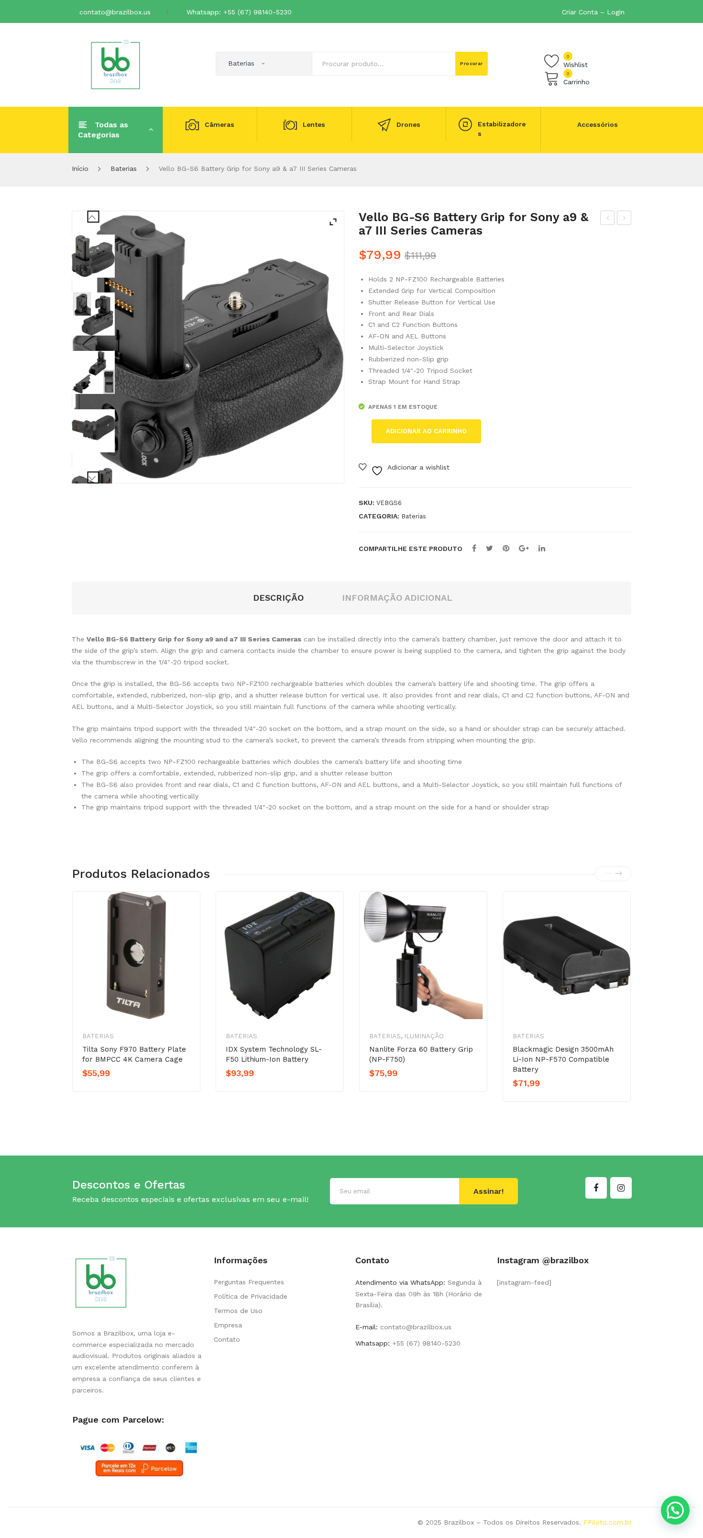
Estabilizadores (502, 129)
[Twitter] (489, 548)
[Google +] (524, 548)
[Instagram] (621, 1188)
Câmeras (219, 124)
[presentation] (608, 873)
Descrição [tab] (278, 598)
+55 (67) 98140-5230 (425, 1343)
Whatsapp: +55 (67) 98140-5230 (239, 12)
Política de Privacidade (250, 1296)
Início (80, 168)
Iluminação (424, 1036)
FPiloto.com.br (607, 1522)
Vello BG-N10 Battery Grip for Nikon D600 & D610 (608, 219)
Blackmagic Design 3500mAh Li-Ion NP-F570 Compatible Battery (563, 1059)
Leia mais (259, 1089)
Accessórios (597, 124)
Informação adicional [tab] (397, 598)
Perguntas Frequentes (249, 1282)
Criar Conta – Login (593, 12)
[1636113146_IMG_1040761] (93, 314)
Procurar (471, 63)
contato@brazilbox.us (115, 12)
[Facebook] (474, 548)
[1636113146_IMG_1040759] (93, 430)
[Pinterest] (506, 548)
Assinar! (488, 1191)
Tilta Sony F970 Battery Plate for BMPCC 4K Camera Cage (134, 1054)
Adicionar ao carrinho (426, 431)
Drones (408, 124)
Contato (227, 1339)
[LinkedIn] (541, 548)
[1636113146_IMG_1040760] (93, 372)
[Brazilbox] (115, 64)
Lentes (314, 124)
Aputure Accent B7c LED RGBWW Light (624, 219)
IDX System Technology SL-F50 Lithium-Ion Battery (274, 1054)
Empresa (228, 1325)
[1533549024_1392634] (93, 256)
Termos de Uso (238, 1310)
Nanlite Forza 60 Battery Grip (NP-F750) (421, 1054)
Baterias (123, 168)
